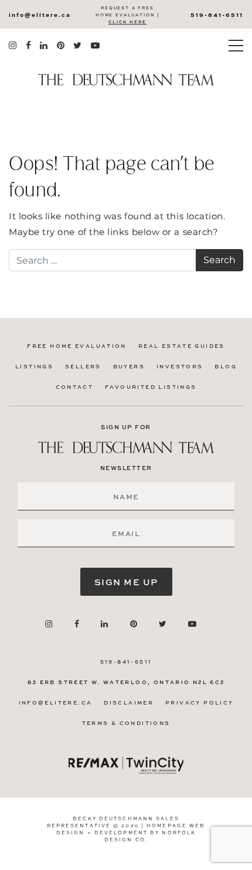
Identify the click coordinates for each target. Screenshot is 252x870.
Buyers (129, 366)
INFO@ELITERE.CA (40, 15)
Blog (225, 366)
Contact (75, 387)
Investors (179, 366)
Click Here (127, 22)
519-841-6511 (216, 15)
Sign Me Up (126, 581)
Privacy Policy (199, 702)
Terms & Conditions (126, 723)
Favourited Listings (150, 387)
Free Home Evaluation (77, 346)
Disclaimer (129, 702)
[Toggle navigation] (236, 45)
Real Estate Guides (181, 346)
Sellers (83, 366)
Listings (34, 366)
